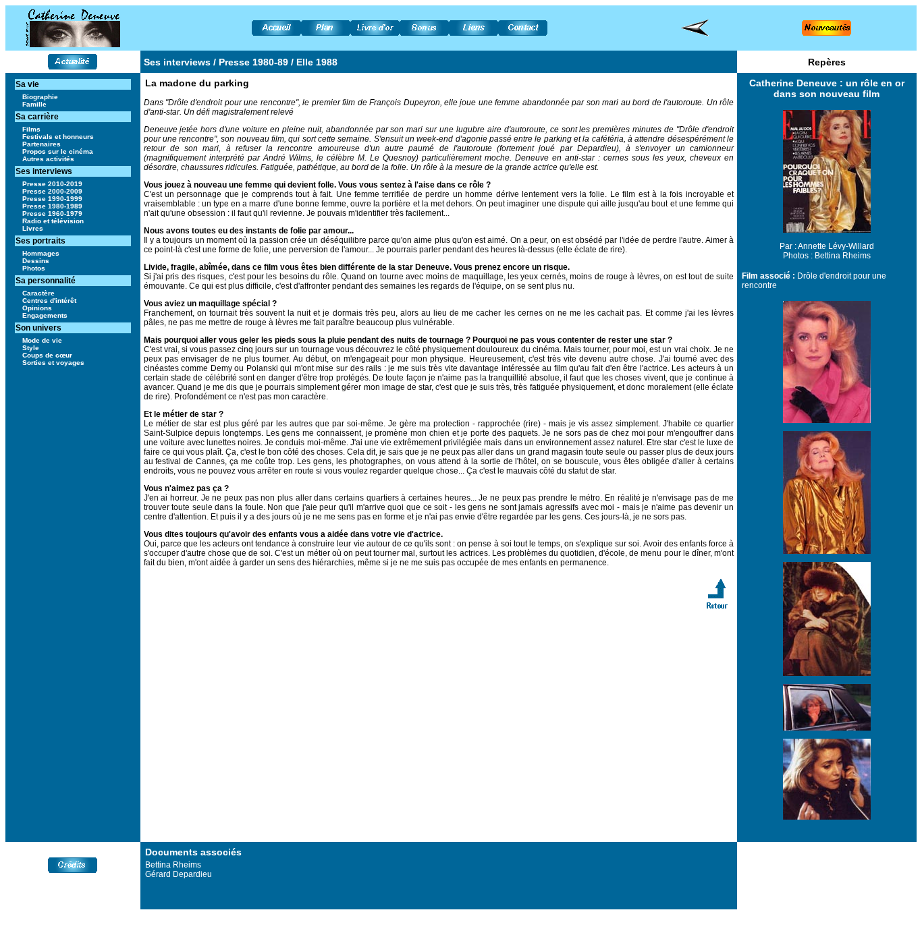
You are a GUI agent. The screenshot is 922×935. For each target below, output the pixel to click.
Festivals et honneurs (58, 136)
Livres (32, 228)
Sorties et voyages (53, 362)
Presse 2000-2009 (52, 191)
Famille (34, 104)
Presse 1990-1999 (52, 198)
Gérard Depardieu (178, 874)
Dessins (35, 260)
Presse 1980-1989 (52, 206)
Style (30, 347)
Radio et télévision (53, 221)
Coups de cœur (47, 355)
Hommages (40, 253)
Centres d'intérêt (49, 300)
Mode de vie (42, 340)
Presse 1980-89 (253, 62)
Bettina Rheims (843, 255)
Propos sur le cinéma (57, 151)
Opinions (37, 308)
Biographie (40, 97)
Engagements (44, 315)
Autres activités (48, 159)
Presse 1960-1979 (52, 213)
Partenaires (41, 144)
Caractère (38, 293)
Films (31, 129)
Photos (33, 268)
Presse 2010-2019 (52, 184)
